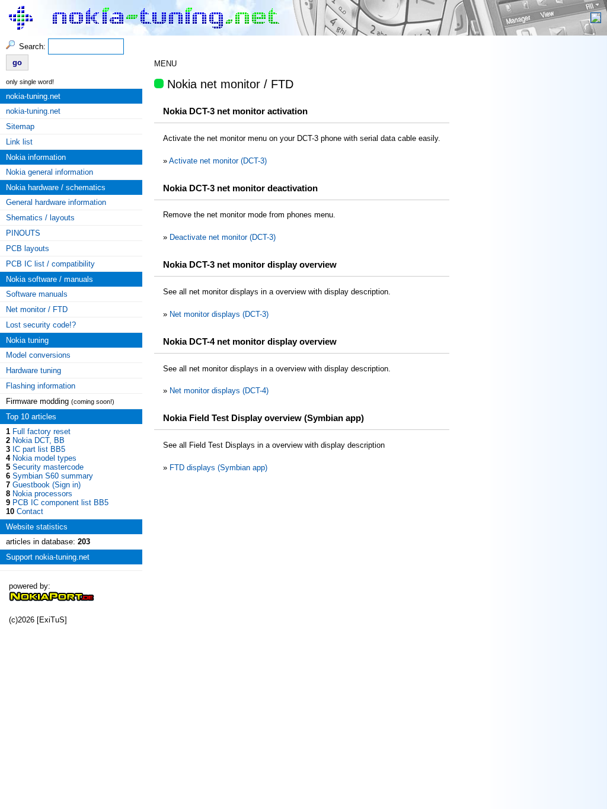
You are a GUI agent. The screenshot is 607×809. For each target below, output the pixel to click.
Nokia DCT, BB (38, 440)
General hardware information (56, 202)
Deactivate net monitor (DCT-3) (223, 237)
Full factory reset (41, 431)
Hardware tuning (33, 370)
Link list (19, 141)
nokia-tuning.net (33, 111)
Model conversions (38, 355)
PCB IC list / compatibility (50, 263)
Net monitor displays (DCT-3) (219, 314)
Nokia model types (44, 458)
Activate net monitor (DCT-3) (218, 160)
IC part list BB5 (38, 449)
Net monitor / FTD (37, 309)
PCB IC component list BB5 (60, 502)
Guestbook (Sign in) (46, 484)
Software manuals (37, 294)
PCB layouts (27, 248)
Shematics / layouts (40, 217)
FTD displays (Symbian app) (218, 467)
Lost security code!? (41, 324)
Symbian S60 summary (52, 475)
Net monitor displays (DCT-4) (219, 390)
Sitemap (20, 126)
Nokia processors (42, 493)
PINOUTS (23, 233)
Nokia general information (49, 172)
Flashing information (40, 385)
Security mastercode (48, 467)
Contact (30, 511)
